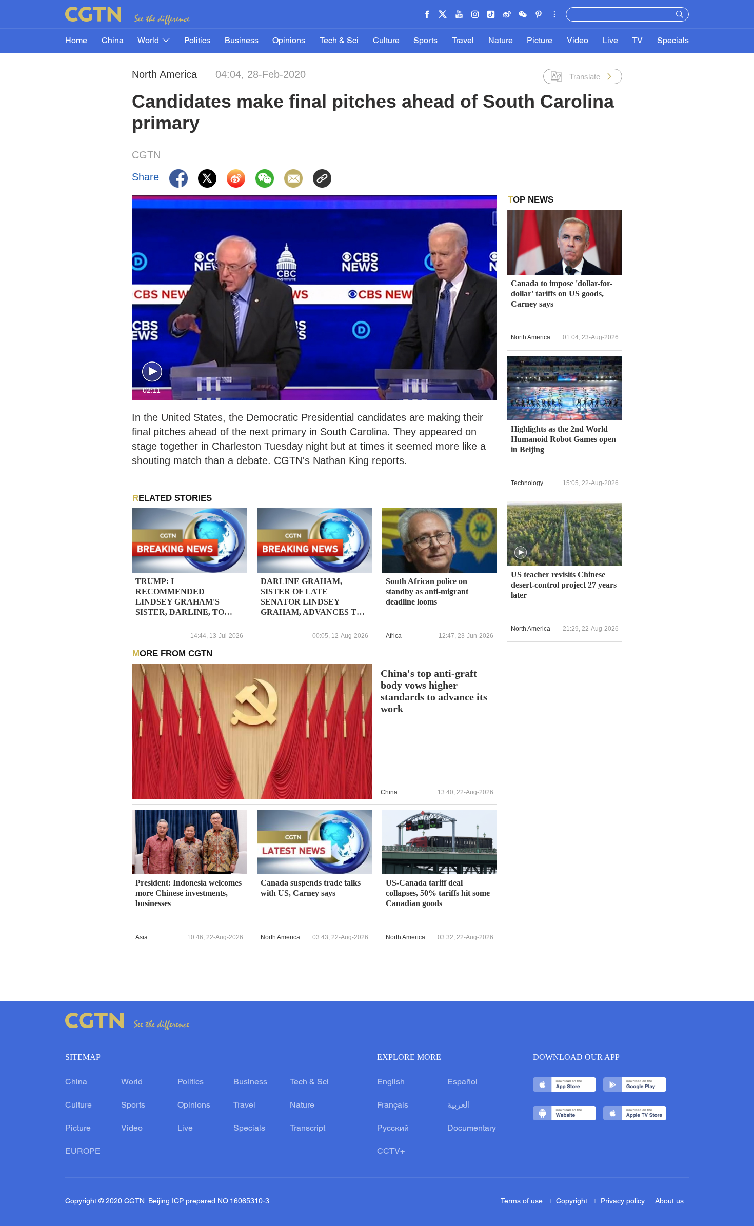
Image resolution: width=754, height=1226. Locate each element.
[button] (152, 372)
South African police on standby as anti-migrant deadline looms (427, 591)
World (149, 41)
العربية (458, 1105)
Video (577, 41)
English (391, 1082)
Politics (197, 41)
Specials (673, 41)
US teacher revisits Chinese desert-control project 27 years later (564, 584)
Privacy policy (623, 1201)
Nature (500, 41)
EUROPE (83, 1151)
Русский (393, 1128)
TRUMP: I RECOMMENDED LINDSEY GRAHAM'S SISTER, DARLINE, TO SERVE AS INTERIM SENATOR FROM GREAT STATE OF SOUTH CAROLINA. (184, 597)
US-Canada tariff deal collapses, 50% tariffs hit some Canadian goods (438, 893)
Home (76, 41)
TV (637, 41)
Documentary (471, 1128)
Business (242, 41)
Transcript (307, 1128)
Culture (386, 41)
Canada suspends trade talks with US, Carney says (311, 887)
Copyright (572, 1201)
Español (462, 1082)
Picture (539, 41)
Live (610, 41)
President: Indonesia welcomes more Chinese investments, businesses (188, 893)
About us (669, 1201)
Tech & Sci (339, 41)
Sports (425, 41)
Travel (463, 41)
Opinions (288, 41)
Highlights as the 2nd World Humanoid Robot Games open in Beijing (563, 439)
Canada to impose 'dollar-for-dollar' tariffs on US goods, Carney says (561, 293)
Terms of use (523, 1201)
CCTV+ (391, 1151)
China (113, 41)
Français (392, 1105)
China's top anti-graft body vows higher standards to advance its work (434, 691)
